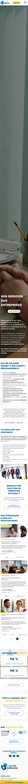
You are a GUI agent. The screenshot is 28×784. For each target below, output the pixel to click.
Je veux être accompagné (14, 782)
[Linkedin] (14, 756)
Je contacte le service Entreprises (14, 506)
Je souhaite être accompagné (14, 713)
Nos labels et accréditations (14, 741)
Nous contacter (14, 311)
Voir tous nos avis (14, 685)
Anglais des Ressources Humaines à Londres (10, 542)
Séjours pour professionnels (9, 778)
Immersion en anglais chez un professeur (13, 618)
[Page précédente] (11, 639)
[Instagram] (17, 756)
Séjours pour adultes (7, 780)
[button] (25, 2)
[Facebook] (10, 756)
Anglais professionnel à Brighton (11, 579)
